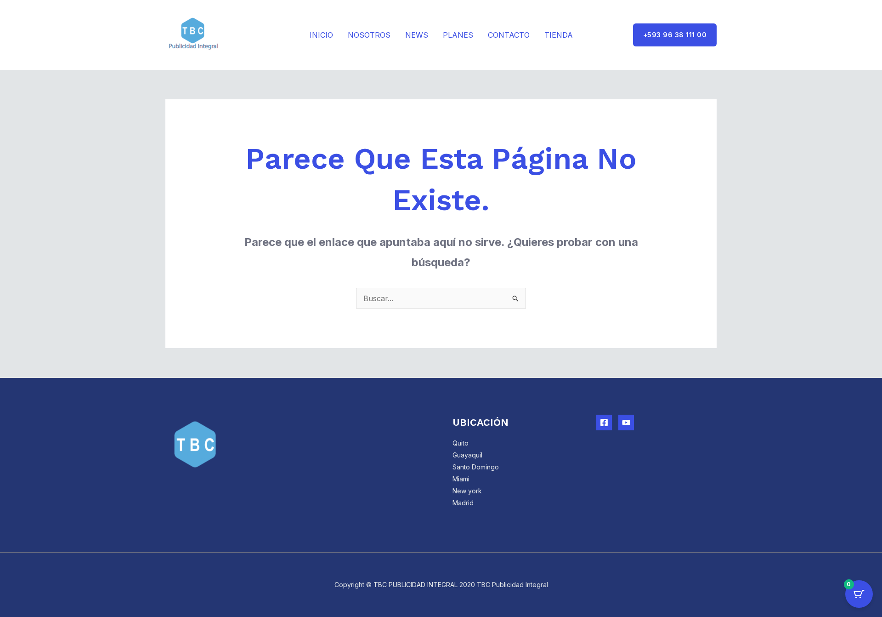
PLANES (458, 35)
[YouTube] (626, 422)
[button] (675, 34)
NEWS (416, 35)
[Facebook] (604, 422)
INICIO (321, 35)
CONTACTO (509, 35)
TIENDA (558, 35)
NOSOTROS (369, 35)
